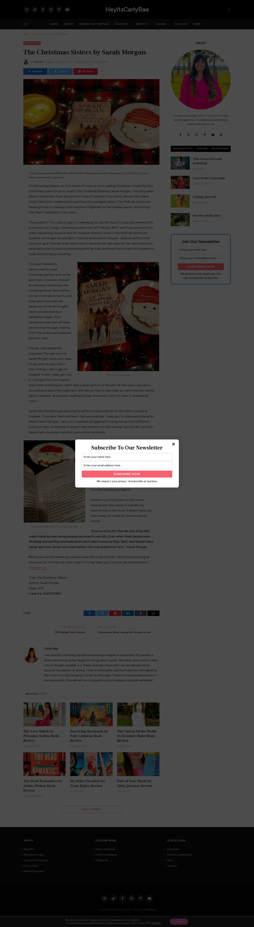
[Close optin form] (174, 445)
